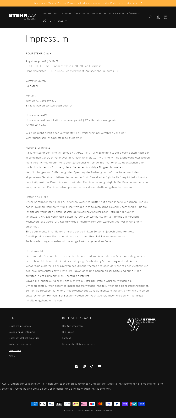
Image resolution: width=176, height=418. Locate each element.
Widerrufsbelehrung (20, 344)
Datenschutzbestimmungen (24, 337)
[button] (74, 13)
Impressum (15, 350)
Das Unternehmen (72, 325)
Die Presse (68, 331)
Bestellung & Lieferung (22, 331)
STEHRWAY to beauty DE (83, 410)
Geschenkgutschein (20, 325)
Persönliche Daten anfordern (78, 344)
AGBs (12, 355)
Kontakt (66, 337)
